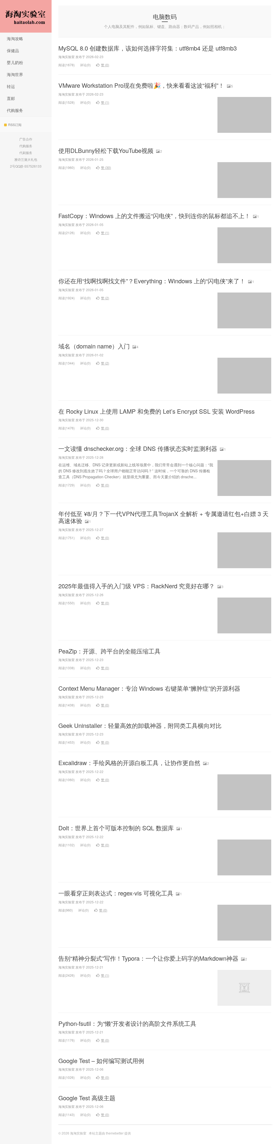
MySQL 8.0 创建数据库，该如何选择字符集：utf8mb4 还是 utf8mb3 (147, 48)
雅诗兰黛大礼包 (25, 159)
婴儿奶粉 (15, 62)
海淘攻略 (15, 38)
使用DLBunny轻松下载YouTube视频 (105, 150)
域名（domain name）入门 (94, 346)
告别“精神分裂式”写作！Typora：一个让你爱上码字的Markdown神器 (148, 958)
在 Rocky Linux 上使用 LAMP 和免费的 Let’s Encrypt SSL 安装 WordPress (156, 411)
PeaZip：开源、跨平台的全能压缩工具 (109, 651)
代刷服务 (25, 152)
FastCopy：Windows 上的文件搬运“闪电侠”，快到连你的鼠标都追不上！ (154, 215)
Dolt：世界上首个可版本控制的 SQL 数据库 (116, 828)
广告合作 (25, 139)
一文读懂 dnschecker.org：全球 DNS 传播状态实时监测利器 (137, 448)
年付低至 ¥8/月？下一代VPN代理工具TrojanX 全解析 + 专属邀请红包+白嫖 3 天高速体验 (163, 517)
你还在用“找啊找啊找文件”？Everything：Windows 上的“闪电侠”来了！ (151, 280)
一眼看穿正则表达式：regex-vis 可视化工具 (115, 893)
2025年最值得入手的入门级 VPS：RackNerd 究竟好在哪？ (136, 586)
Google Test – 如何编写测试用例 (101, 1060)
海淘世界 (15, 74)
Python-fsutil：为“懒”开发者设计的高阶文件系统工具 (127, 1023)
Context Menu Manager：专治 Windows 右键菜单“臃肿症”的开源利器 (149, 688)
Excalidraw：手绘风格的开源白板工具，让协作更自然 (129, 762)
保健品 (13, 50)
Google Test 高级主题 (86, 1097)
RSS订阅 (14, 124)
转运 (11, 86)
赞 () (105, 64)
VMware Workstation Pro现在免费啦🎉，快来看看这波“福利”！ (141, 85)
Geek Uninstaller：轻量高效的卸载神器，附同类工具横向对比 (140, 725)
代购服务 (15, 110)
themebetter (115, 1133)
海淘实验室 (26, 16)
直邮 (11, 98)
